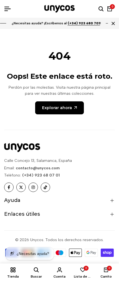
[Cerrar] (112, 23)
